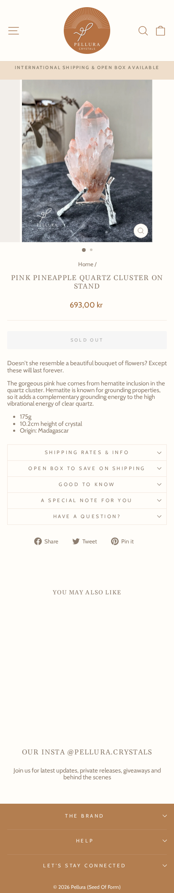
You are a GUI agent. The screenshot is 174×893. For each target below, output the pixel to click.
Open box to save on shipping (87, 468)
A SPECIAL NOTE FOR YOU (87, 500)
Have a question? (87, 516)
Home (85, 264)
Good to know (87, 484)
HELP (85, 841)
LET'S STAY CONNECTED (85, 866)
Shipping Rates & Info (87, 452)
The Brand (85, 816)
